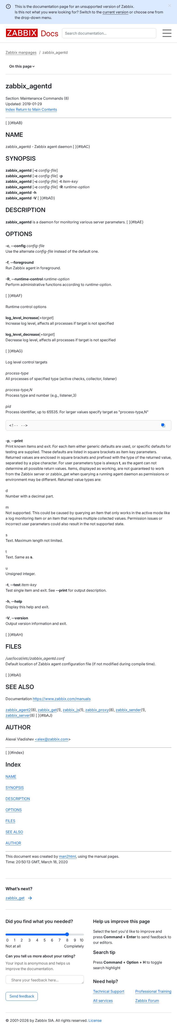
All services (103, 1000)
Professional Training (153, 991)
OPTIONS (14, 809)
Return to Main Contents (36, 109)
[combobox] (110, 33)
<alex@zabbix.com (51, 739)
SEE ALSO (14, 832)
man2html (67, 856)
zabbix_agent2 (18, 709)
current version (115, 12)
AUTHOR (13, 843)
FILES (10, 820)
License (95, 1020)
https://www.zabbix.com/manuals (62, 698)
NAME (11, 776)
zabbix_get (47, 709)
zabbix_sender (128, 709)
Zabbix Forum (147, 1000)
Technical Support (108, 991)
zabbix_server (18, 715)
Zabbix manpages (21, 52)
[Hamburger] (166, 33)
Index (10, 109)
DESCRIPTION (18, 798)
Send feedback (21, 996)
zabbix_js (71, 709)
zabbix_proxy (97, 709)
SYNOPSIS (15, 787)
